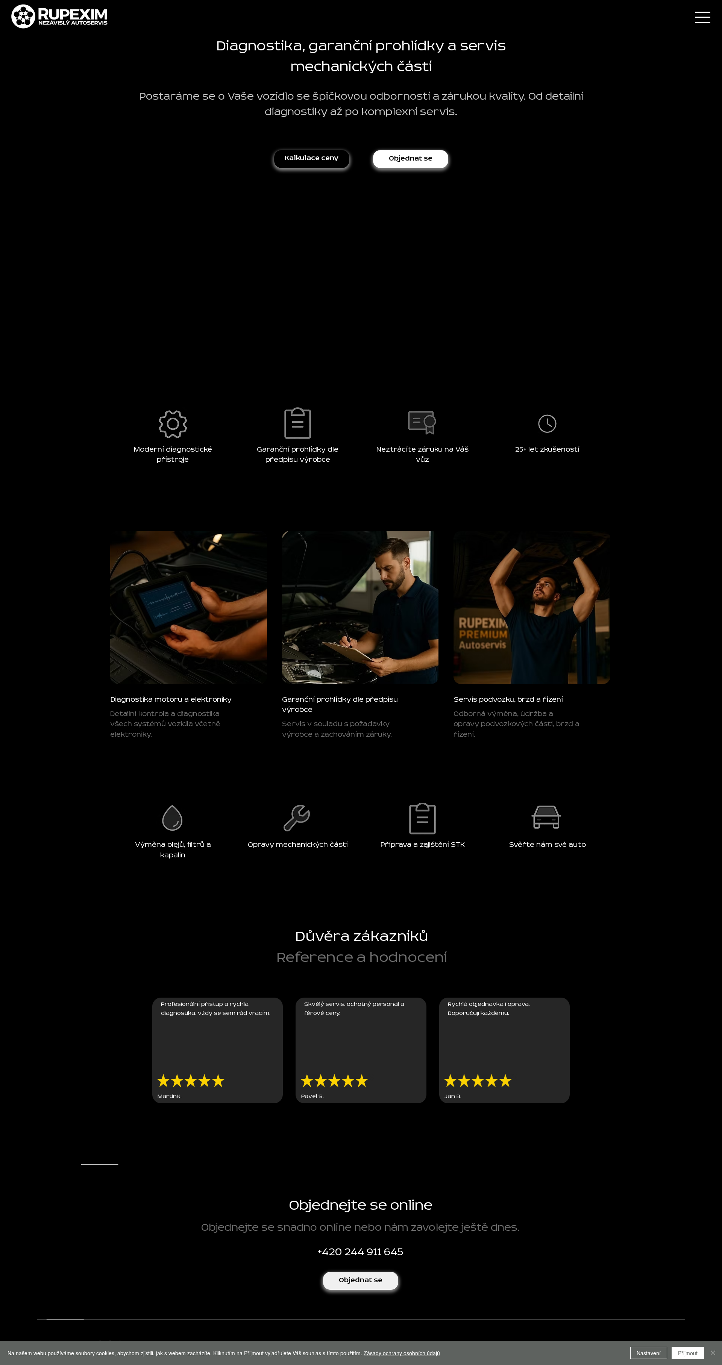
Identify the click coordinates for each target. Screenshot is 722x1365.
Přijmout (688, 1353)
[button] (410, 159)
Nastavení (649, 1353)
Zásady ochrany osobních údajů (402, 1353)
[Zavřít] (712, 1353)
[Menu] (701, 17)
